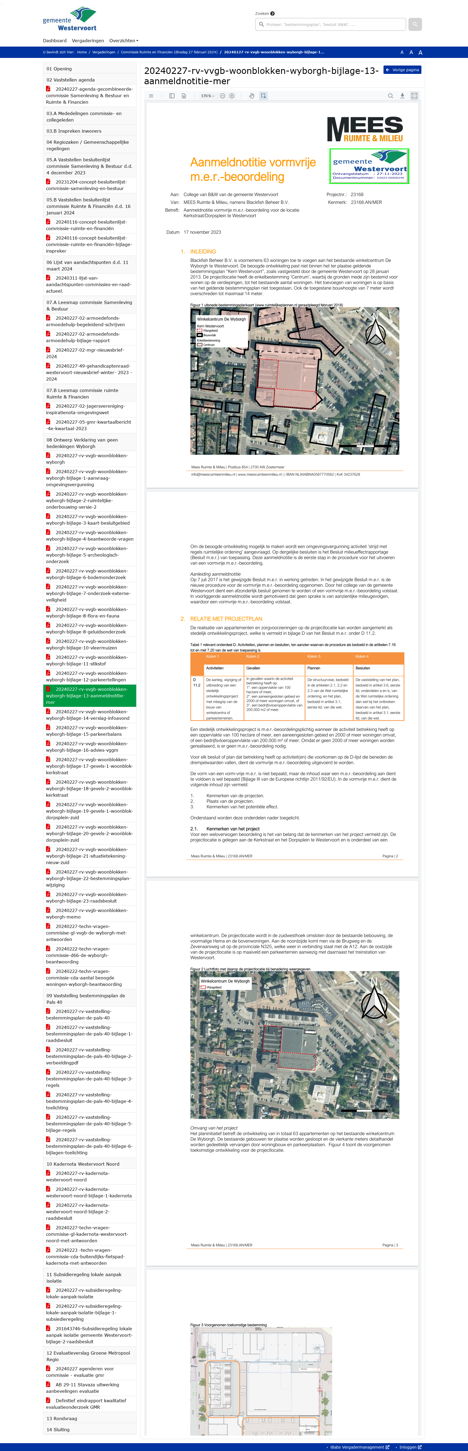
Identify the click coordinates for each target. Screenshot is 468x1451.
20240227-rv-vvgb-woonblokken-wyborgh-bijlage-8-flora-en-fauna (87, 612)
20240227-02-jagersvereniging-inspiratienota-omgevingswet (85, 409)
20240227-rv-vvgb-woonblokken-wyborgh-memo (87, 913)
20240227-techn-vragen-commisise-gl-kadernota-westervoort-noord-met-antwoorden (87, 1234)
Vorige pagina (405, 69)
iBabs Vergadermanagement (357, 1447)
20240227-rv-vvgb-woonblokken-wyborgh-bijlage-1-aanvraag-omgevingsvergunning (87, 478)
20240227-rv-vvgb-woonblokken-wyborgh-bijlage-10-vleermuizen (87, 644)
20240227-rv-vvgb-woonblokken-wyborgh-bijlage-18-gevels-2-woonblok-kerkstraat (89, 788)
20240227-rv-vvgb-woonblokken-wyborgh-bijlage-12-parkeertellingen (87, 676)
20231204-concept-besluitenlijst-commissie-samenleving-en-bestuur (86, 185)
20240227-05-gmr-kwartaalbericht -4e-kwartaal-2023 (88, 425)
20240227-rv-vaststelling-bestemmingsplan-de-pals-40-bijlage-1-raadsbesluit (89, 1034)
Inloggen (408, 1447)
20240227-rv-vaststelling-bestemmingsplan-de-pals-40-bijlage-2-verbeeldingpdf (89, 1056)
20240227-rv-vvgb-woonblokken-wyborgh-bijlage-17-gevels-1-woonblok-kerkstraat (89, 766)
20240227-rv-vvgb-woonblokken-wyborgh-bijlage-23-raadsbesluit (87, 897)
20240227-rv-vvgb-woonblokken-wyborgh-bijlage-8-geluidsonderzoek (87, 628)
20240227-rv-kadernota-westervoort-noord (78, 1176)
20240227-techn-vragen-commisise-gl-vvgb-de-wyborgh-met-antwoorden (86, 933)
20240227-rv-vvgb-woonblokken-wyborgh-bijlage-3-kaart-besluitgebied (88, 519)
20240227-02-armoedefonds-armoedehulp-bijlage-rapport (83, 337)
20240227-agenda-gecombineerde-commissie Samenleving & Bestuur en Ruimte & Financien (89, 95)
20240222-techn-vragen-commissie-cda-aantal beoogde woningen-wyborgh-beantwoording (84, 978)
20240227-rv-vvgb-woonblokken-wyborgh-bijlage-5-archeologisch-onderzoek (87, 555)
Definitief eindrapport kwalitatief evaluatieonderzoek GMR (86, 1404)
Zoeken (262, 13)
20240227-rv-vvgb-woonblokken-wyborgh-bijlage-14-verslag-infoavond (87, 715)
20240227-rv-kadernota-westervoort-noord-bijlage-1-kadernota (89, 1192)
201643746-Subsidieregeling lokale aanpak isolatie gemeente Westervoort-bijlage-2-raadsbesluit (89, 1335)
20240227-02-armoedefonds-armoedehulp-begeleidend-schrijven (85, 321)
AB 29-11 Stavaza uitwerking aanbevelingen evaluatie (82, 1388)
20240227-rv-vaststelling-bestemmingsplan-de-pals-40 (79, 1014)
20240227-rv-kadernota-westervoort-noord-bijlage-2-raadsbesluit (78, 1211)
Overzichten (122, 40)
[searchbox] (330, 24)
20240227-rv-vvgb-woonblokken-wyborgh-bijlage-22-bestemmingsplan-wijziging (88, 878)
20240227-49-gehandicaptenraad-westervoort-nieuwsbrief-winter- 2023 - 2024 (89, 372)
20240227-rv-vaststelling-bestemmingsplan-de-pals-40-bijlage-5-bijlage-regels (89, 1124)
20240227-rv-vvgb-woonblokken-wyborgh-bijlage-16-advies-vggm (87, 747)
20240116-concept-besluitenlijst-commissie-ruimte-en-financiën (86, 225)
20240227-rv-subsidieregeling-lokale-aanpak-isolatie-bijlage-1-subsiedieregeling (84, 1312)
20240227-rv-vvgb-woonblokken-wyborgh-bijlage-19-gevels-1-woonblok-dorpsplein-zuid (89, 811)
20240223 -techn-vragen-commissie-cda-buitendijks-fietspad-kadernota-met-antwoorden (85, 1256)
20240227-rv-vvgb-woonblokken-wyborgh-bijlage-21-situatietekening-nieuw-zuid (87, 856)
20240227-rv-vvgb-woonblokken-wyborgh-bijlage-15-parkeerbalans (87, 731)
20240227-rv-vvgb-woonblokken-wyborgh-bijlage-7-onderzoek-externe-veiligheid (88, 593)
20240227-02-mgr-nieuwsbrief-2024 (85, 353)
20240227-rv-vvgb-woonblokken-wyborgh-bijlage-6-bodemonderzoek (87, 574)
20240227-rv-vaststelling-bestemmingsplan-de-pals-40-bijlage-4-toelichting (89, 1101)
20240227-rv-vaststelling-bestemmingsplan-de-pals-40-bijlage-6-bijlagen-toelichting (89, 1146)
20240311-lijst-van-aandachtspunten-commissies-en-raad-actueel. (88, 284)
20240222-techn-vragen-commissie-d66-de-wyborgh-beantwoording (78, 955)
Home (82, 52)
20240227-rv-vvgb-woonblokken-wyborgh (87, 459)
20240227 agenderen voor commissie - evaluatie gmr (80, 1372)
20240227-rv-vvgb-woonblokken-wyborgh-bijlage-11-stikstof (87, 660)
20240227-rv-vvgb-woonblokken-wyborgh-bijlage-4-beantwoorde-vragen (90, 535)
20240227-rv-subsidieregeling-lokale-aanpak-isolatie (84, 1293)
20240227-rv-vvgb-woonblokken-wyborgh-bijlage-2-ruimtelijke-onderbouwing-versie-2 (87, 500)
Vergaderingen (88, 40)
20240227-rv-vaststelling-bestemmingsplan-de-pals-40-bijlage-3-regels (89, 1079)
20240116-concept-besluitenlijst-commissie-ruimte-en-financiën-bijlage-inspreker (89, 244)
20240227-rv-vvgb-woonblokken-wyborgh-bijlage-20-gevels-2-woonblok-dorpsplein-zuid (89, 833)
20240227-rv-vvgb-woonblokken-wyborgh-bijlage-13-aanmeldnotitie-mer (87, 696)
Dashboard (55, 40)
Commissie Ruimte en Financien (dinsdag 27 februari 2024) (169, 52)
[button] (415, 24)
